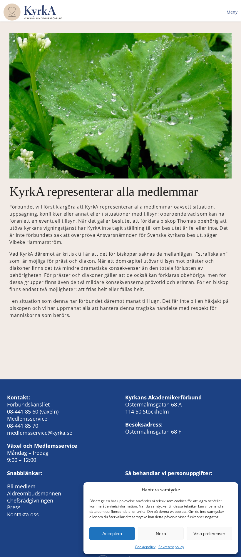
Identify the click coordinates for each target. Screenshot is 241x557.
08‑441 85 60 (22, 411)
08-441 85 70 (22, 425)
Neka (161, 533)
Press (14, 507)
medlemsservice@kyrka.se (39, 432)
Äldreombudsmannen (34, 493)
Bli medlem (21, 486)
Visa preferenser (209, 533)
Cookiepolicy (145, 546)
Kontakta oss (23, 514)
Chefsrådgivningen (30, 500)
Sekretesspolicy (171, 546)
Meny (232, 12)
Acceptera (112, 533)
